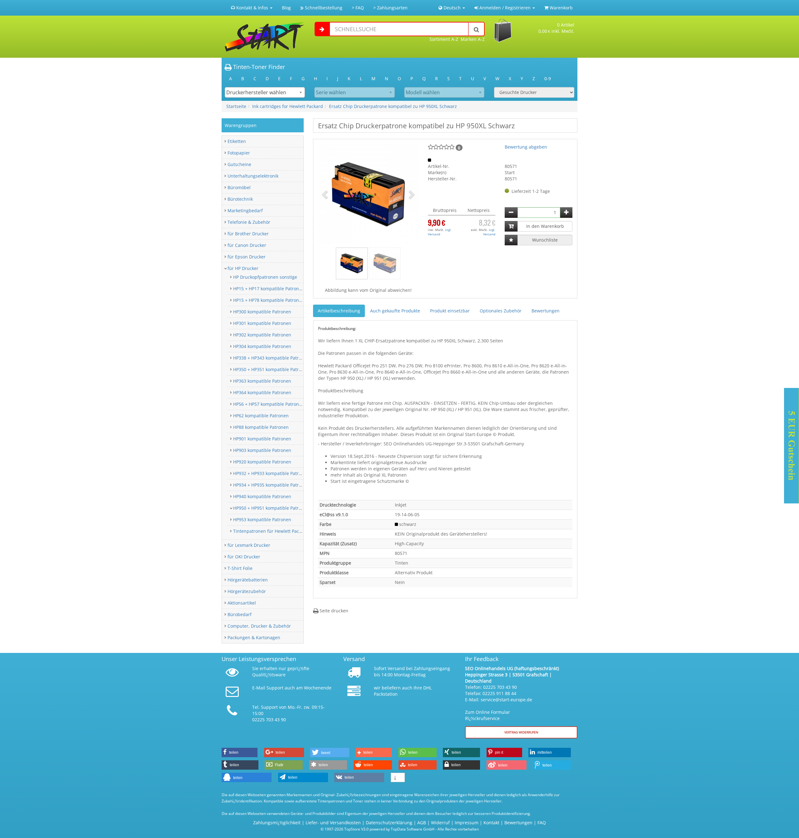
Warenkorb (560, 8)
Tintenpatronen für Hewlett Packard (270, 531)
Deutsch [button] (452, 8)
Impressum (466, 823)
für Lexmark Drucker (249, 545)
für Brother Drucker (248, 234)
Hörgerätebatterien (248, 580)
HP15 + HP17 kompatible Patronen (268, 289)
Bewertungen (546, 311)
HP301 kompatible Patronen (262, 323)
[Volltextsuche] (476, 29)
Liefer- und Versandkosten (333, 823)
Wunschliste (545, 240)
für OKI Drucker (244, 557)
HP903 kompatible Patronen (262, 450)
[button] (325, 194)
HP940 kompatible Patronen (262, 496)
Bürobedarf (240, 614)
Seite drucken (333, 611)
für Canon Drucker (247, 245)
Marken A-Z (473, 39)
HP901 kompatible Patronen (262, 439)
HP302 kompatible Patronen (262, 335)
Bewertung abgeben (526, 147)
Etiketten (237, 141)
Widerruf (440, 823)
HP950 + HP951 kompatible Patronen (271, 508)
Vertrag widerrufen (521, 732)
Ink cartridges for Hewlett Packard (287, 106)
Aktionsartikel (242, 603)
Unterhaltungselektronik (253, 176)
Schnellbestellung (323, 8)
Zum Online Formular (487, 712)
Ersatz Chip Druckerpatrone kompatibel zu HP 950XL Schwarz (393, 106)
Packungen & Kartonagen (254, 637)
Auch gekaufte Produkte (395, 311)
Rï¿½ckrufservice (482, 718)
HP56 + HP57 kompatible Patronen (268, 404)
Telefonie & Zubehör (249, 222)
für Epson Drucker (247, 257)
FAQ (541, 823)
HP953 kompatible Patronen (262, 519)
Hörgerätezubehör (247, 591)
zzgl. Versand (440, 232)
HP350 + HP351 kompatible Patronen (271, 369)
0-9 (547, 78)
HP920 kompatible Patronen (262, 462)
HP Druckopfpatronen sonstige (265, 277)
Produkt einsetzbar (450, 311)
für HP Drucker (243, 268)
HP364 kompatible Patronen (262, 392)
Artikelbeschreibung (339, 311)
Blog (286, 8)
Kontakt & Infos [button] (252, 8)
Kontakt (491, 823)
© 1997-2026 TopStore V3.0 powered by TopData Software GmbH (377, 828)
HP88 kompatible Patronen (261, 427)
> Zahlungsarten (390, 8)
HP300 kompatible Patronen (262, 312)
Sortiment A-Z (443, 39)
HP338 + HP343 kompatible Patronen (271, 358)
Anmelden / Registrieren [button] (505, 8)
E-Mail (258, 688)
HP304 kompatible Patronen (262, 346)
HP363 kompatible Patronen (262, 381)
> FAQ (358, 8)
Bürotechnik (240, 199)
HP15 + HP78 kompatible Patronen (268, 300)
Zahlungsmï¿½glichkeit (277, 823)
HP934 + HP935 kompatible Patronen (271, 485)
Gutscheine (239, 164)
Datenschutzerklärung (389, 823)
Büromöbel (239, 187)
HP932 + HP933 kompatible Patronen (271, 473)
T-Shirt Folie (240, 568)
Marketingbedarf (245, 210)
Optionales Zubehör (501, 311)
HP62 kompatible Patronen (261, 416)
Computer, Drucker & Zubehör (259, 626)
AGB (421, 823)
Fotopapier (239, 153)
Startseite (236, 106)
